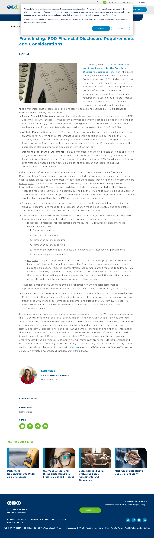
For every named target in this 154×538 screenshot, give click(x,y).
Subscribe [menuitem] (112, 2)
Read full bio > (49, 380)
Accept (101, 28)
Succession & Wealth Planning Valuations (84, 528)
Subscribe (90, 510)
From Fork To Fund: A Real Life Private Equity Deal (127, 528)
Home (13, 26)
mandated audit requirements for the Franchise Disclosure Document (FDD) (106, 68)
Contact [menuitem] (142, 2)
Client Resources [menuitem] (16, 519)
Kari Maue (24, 54)
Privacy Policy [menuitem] (15, 523)
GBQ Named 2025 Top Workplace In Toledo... (44, 528)
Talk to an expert (135, 9)
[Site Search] (97, 2)
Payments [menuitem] (128, 2)
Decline (120, 28)
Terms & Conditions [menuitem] (39, 519)
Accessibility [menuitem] (59, 519)
